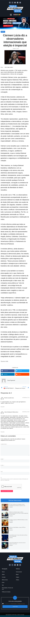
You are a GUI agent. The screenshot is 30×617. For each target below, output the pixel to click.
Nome (2, 459)
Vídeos (17, 579)
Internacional (19, 571)
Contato (3, 577)
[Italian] (16, 14)
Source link (4, 361)
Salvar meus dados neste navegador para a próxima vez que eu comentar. (14, 480)
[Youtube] (15, 2)
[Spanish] (20, 14)
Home (3, 571)
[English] (14, 14)
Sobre (3, 574)
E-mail (2, 465)
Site (2, 471)
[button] (10, 14)
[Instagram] (10, 2)
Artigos (17, 577)
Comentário (4, 444)
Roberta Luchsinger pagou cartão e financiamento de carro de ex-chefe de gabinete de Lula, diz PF (18, 513)
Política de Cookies (6, 591)
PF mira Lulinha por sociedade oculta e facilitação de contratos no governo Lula (17, 505)
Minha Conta (5, 579)
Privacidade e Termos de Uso (7, 588)
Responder (2, 406)
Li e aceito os (14, 603)
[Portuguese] (18, 14)
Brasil (2, 31)
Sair (3, 585)
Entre (3, 582)
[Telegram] (17, 2)
